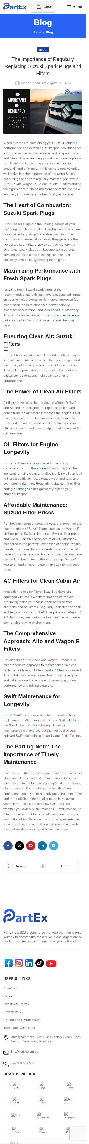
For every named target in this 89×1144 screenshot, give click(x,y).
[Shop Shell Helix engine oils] (16, 1100)
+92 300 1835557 (22, 1063)
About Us (10, 988)
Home (37, 32)
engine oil (44, 468)
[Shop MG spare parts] (16, 1115)
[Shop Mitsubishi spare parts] (43, 1115)
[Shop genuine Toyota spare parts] (70, 1085)
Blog (49, 32)
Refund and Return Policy (21, 1020)
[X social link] (19, 845)
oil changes (21, 489)
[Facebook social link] (8, 845)
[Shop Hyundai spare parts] (70, 1115)
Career (8, 996)
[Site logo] (14, 6)
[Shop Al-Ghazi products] (70, 1100)
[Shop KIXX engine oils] (16, 1130)
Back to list (43, 866)
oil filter (72, 720)
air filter (32, 725)
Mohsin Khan (30, 83)
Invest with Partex (16, 1004)
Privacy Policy (13, 1012)
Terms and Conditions (19, 1027)
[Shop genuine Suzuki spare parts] (16, 1085)
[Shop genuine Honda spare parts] (43, 1085)
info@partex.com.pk (24, 1051)
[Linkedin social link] (42, 845)
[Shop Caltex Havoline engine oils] (43, 1100)
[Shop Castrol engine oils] (43, 1130)
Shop (48, 6)
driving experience (66, 315)
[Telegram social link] (53, 845)
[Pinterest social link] (30, 845)
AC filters (58, 670)
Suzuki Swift (12, 715)
